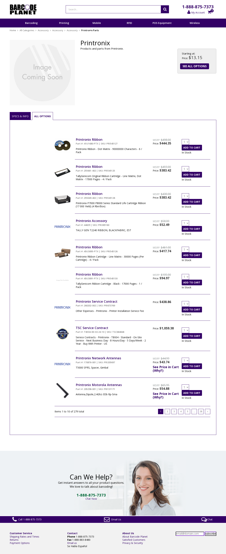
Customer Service (21, 533)
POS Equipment (162, 23)
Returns (14, 539)
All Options (42, 116)
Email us (72, 543)
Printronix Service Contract (96, 301)
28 (201, 411)
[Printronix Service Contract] (62, 301)
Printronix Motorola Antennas (99, 385)
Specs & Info (20, 116)
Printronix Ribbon (89, 139)
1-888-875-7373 (198, 7)
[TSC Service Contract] (62, 327)
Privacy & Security (132, 543)
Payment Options (20, 543)
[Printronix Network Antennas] (62, 357)
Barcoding (31, 23)
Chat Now (91, 498)
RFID (129, 23)
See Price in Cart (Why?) (166, 369)
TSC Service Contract (92, 328)
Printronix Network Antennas (98, 358)
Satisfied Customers (133, 539)
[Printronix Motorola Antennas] (62, 384)
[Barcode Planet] (23, 9)
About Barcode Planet (135, 536)
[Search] (165, 9)
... (194, 411)
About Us (128, 533)
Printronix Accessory (91, 221)
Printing (64, 23)
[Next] (207, 411)
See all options (195, 66)
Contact (72, 533)
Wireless (195, 23)
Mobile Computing (97, 27)
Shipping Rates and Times (24, 536)
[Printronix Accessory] (62, 220)
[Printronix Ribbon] (62, 139)
